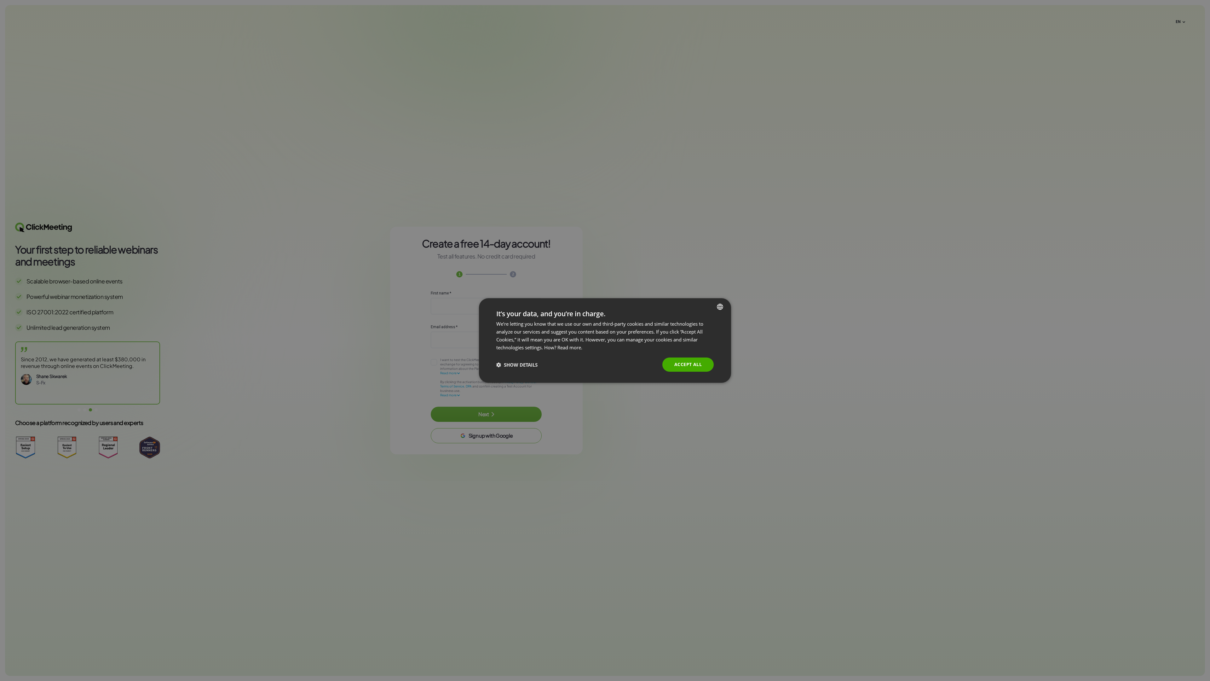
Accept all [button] (688, 364)
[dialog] (605, 340)
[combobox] (720, 307)
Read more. (569, 347)
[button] (517, 364)
